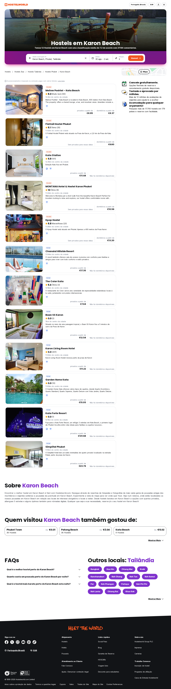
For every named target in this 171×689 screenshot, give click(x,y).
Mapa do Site (98, 684)
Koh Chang (117, 576)
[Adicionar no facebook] (6, 642)
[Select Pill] (158, 4)
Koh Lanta (95, 591)
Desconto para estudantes (108, 672)
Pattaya (125, 584)
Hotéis (64, 648)
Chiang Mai (127, 569)
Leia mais (61, 81)
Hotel (48, 248)
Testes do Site (83, 684)
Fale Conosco (67, 666)
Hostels (64, 642)
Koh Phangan (107, 584)
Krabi (142, 569)
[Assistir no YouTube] (23, 642)
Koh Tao (133, 576)
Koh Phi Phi (141, 584)
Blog (100, 648)
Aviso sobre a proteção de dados (18, 684)
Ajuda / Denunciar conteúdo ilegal (75, 672)
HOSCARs (102, 660)
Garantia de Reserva (106, 654)
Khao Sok (130, 591)
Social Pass (102, 642)
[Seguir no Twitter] (12, 642)
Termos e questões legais (45, 684)
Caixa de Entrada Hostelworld (146, 678)
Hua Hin (110, 569)
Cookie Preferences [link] (114, 684)
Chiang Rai (113, 591)
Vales (71, 684)
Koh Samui (150, 576)
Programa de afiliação (143, 672)
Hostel (48, 87)
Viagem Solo (103, 666)
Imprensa (138, 648)
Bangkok (95, 569)
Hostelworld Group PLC (144, 642)
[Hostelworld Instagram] (18, 642)
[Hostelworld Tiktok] (34, 642)
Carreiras (138, 654)
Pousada (65, 654)
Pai (92, 584)
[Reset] (85, 58)
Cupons (63, 684)
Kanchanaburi (97, 576)
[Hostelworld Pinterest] (29, 642)
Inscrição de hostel (142, 666)
